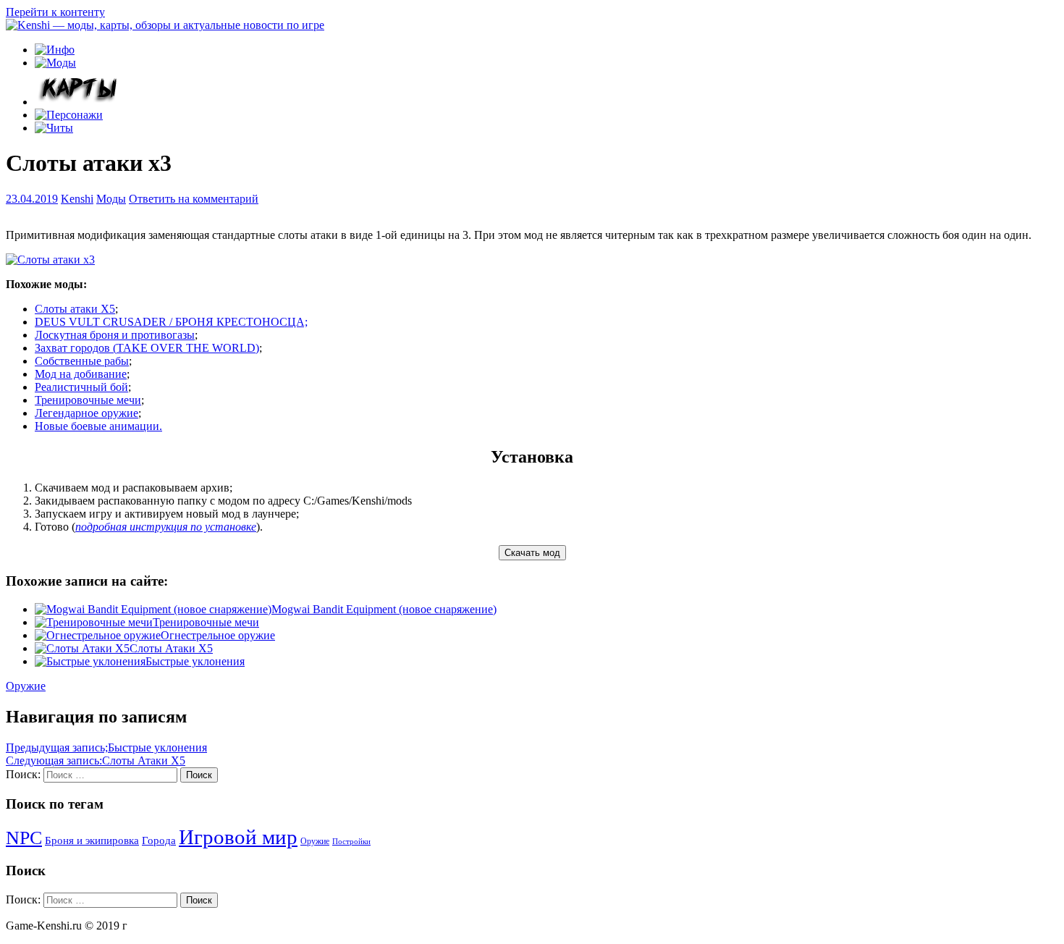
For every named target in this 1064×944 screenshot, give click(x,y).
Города (159, 840)
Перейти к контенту (55, 12)
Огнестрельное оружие (218, 635)
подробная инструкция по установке (165, 527)
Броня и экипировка (92, 840)
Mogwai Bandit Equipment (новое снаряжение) (384, 609)
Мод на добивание (81, 374)
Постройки (351, 842)
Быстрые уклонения (195, 661)
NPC (24, 837)
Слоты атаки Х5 (75, 309)
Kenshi (77, 199)
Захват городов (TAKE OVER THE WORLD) (147, 348)
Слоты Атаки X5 (171, 648)
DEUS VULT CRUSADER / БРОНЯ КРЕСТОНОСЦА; (171, 322)
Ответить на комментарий (193, 199)
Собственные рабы (82, 361)
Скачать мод (532, 552)
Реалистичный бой (81, 387)
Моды (111, 199)
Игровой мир (238, 836)
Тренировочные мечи (88, 400)
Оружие (26, 686)
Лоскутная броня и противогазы (115, 335)
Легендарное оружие (86, 413)
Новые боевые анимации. (98, 426)
